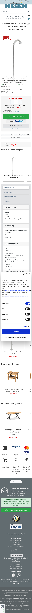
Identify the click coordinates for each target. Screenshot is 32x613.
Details (25, 326)
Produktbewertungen (10, 196)
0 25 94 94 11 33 (17, 566)
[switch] (27, 308)
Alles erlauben (16, 331)
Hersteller (7, 201)
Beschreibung (8, 192)
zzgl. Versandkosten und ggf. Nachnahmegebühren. (17, 592)
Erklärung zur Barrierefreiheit (16, 547)
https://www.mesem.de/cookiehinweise (17, 290)
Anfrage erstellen (17, 125)
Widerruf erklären (17, 555)
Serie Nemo (16, 129)
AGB (16, 549)
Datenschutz (16, 544)
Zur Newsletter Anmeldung (17, 510)
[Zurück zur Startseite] (16, 6)
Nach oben (16, 482)
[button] (16, 144)
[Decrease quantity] (12, 102)
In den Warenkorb (17, 116)
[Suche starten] (28, 11)
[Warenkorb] (29, 18)
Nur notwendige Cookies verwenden (16, 337)
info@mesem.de (17, 568)
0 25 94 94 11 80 (17, 564)
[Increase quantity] (20, 102)
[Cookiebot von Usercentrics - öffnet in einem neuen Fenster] (23, 274)
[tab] (16, 187)
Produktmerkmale (9, 187)
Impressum (16, 542)
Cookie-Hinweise (16, 551)
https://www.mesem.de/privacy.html (16, 296)
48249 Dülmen (18, 111)
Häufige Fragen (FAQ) (16, 540)
